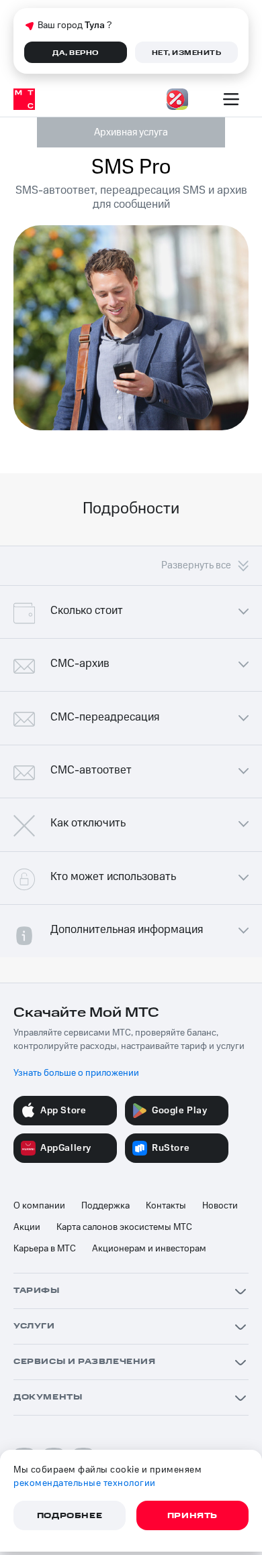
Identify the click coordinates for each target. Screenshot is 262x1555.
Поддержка (105, 1205)
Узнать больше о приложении (76, 1073)
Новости (220, 1205)
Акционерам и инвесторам (149, 1248)
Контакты (166, 1205)
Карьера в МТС (44, 1248)
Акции (26, 1227)
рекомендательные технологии (84, 1483)
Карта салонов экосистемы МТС (124, 1227)
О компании (39, 1205)
